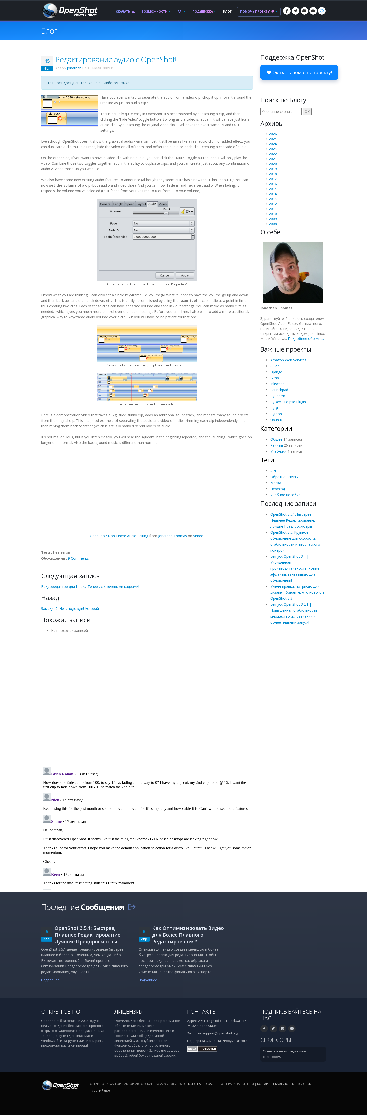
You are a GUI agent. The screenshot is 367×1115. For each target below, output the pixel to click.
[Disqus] (147, 698)
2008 (273, 223)
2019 (273, 168)
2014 (273, 193)
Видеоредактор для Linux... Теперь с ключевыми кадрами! (90, 586)
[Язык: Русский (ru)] (322, 11)
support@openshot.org (220, 1033)
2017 (273, 178)
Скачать (123, 11)
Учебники (278, 451)
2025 (273, 138)
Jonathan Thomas (172, 535)
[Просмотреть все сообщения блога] (131, 907)
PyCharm (277, 395)
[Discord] (304, 11)
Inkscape (277, 383)
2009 (273, 218)
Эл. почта (213, 1041)
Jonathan (74, 68)
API (180, 11)
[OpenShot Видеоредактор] (60, 1085)
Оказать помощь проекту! (301, 72)
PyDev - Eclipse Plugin (288, 401)
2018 (273, 173)
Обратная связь (284, 476)
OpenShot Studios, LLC (200, 1084)
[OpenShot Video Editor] (69, 10)
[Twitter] (295, 11)
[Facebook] (287, 11)
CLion (275, 366)
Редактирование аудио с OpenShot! (115, 59)
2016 (273, 183)
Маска (275, 482)
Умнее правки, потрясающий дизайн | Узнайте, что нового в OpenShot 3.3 (297, 592)
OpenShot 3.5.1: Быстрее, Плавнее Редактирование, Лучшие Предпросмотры (292, 520)
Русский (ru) (100, 1090)
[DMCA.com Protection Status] (202, 1049)
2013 (273, 198)
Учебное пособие (285, 494)
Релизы (276, 445)
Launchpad (279, 389)
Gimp (274, 377)
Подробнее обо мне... (306, 338)
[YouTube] (313, 11)
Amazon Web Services (288, 360)
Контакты (202, 1011)
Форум (228, 1041)
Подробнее (50, 980)
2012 (273, 203)
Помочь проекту (255, 11)
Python (276, 413)
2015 (273, 188)
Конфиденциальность (275, 1084)
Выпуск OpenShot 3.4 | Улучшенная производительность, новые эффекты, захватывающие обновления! (294, 568)
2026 (273, 133)
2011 (273, 208)
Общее (276, 439)
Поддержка (202, 11)
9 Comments (78, 558)
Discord (241, 1041)
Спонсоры (275, 1040)
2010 (273, 213)
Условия (304, 1084)
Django (276, 372)
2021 (273, 158)
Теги (267, 460)
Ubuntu (276, 419)
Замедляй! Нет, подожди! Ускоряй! (70, 608)
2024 (273, 143)
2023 (273, 148)
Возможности (155, 11)
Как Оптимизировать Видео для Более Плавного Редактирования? (188, 935)
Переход (277, 488)
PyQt (274, 407)
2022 (273, 153)
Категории (276, 428)
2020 (273, 163)
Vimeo (198, 535)
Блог (227, 11)
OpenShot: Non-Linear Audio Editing (119, 535)
